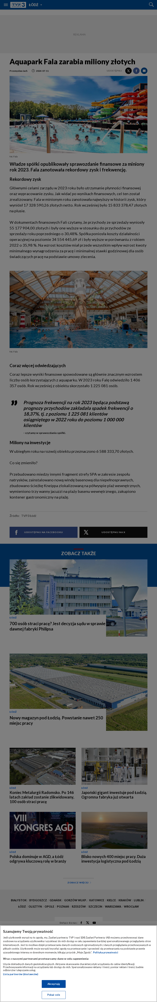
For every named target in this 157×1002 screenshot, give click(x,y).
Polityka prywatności (105, 952)
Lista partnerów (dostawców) (20, 974)
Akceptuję (53, 983)
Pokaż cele (53, 994)
